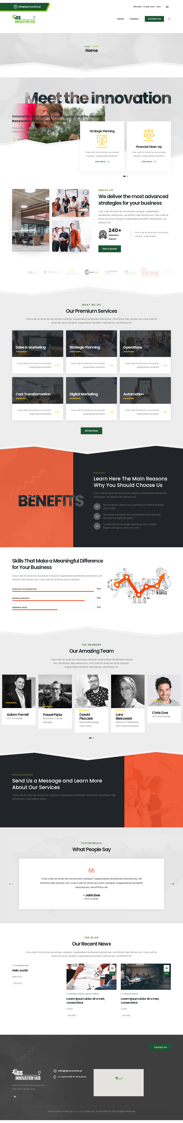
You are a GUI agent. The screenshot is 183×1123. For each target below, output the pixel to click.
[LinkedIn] (167, 6)
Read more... (17, 983)
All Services (91, 430)
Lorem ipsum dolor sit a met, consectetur (85, 1001)
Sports (88, 994)
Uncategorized (22, 965)
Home (120, 18)
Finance (81, 994)
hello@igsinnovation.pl (29, 6)
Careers (134, 18)
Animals (72, 994)
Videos (95, 994)
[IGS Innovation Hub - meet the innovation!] (23, 18)
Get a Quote (110, 248)
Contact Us (154, 18)
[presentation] (12, 884)
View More (100, 161)
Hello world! (20, 970)
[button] (124, 176)
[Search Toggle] (169, 19)
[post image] (91, 977)
